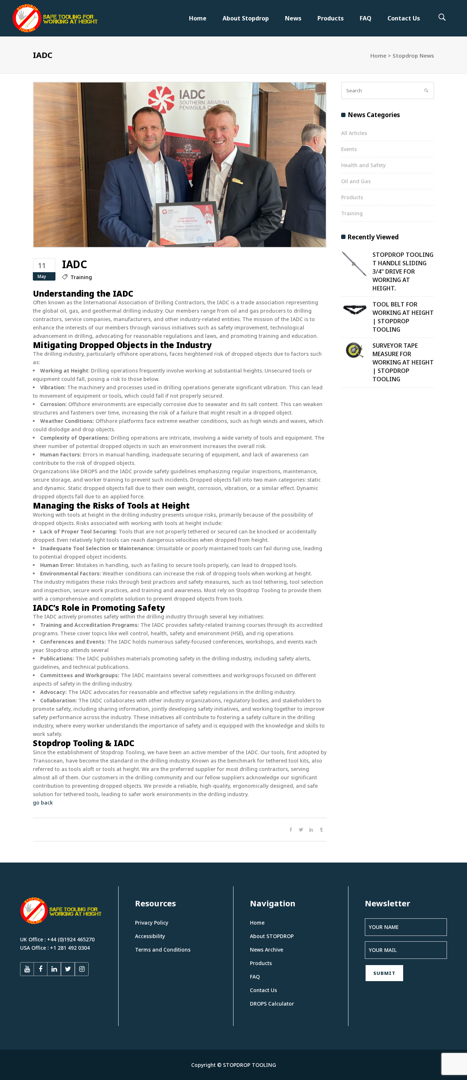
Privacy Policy (151, 922)
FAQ (255, 976)
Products (352, 197)
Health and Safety (363, 165)
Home (378, 55)
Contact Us (263, 990)
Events (349, 149)
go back (43, 802)
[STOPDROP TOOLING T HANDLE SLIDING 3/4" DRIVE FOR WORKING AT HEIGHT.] (354, 264)
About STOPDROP (272, 936)
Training (81, 277)
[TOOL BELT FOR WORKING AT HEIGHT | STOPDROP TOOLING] (354, 309)
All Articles (354, 133)
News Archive (266, 949)
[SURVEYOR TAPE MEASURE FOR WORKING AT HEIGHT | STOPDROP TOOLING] (354, 350)
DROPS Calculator (272, 1003)
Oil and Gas (356, 181)
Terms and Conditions (162, 949)
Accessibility (150, 936)
